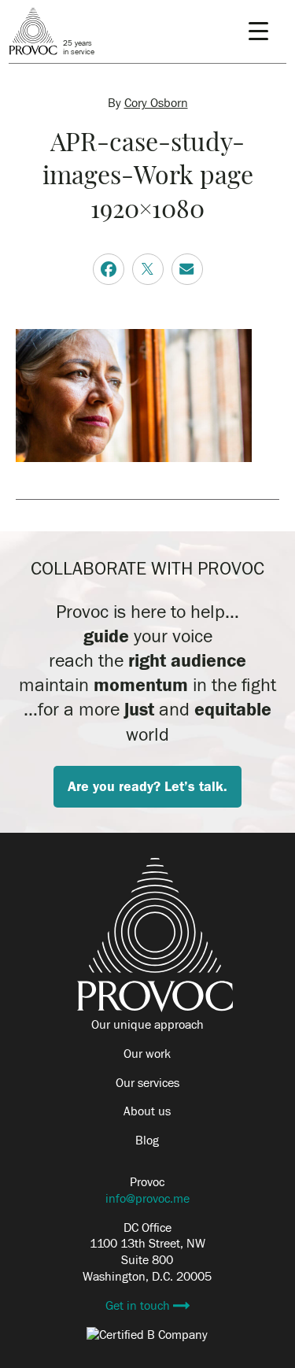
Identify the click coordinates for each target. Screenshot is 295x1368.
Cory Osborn (156, 103)
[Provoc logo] (155, 1008)
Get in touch (139, 1306)
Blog (147, 1140)
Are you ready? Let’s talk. (147, 786)
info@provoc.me (147, 1199)
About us (147, 1111)
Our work (147, 1054)
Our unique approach (147, 1025)
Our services (147, 1083)
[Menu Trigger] (258, 31)
